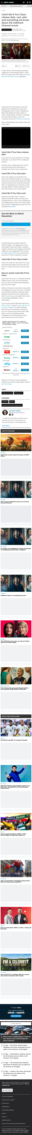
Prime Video (8, 384)
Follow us (19, 66)
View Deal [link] (25, 330)
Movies (12, 402)
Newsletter (27, 66)
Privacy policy (5, 1103)
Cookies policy (5, 1106)
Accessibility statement (8, 1110)
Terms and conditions (7, 1096)
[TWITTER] (10, 415)
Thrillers (4, 10)
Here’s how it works (15, 40)
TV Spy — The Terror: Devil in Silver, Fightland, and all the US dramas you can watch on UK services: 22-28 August (17, 1047)
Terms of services (20, 228)
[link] (7, 330)
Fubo (14, 307)
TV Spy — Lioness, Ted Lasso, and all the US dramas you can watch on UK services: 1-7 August (17, 1073)
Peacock (7, 296)
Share (5, 66)
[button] (2, 2)
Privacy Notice (22, 230)
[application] (16, 137)
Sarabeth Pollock (18, 29)
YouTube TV (5, 307)
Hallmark (5, 402)
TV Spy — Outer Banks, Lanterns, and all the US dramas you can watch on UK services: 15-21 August (16, 1056)
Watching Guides (6, 29)
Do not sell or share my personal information (13, 1123)
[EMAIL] (13, 415)
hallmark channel (7, 393)
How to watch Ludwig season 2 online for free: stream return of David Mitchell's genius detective (17, 1038)
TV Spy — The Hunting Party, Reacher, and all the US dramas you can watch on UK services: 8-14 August (16, 1064)
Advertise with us (6, 1120)
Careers (4, 1113)
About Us (4, 1116)
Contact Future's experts (8, 1100)
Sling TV (8, 305)
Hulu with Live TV (24, 305)
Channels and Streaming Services (12, 405)
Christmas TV (19, 393)
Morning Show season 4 (16, 6)
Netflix (13, 206)
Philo (3, 305)
